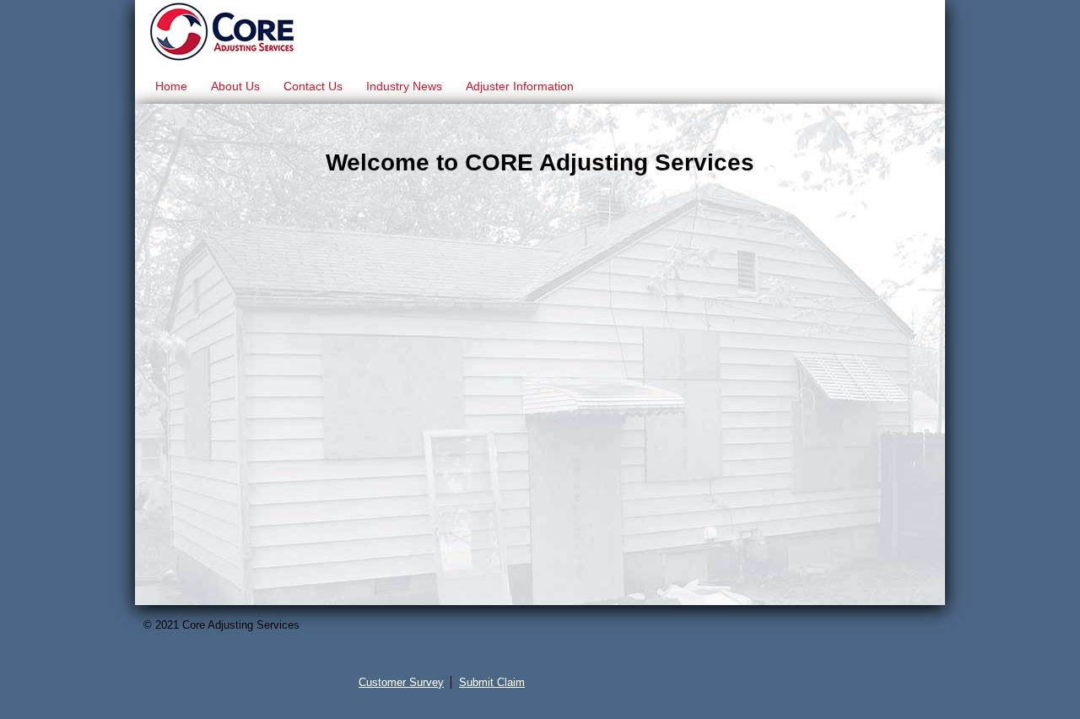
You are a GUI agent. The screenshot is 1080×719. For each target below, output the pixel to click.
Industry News (404, 86)
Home (171, 86)
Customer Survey (401, 682)
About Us (235, 86)
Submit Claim (492, 682)
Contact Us (313, 86)
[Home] (222, 59)
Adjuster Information (520, 86)
